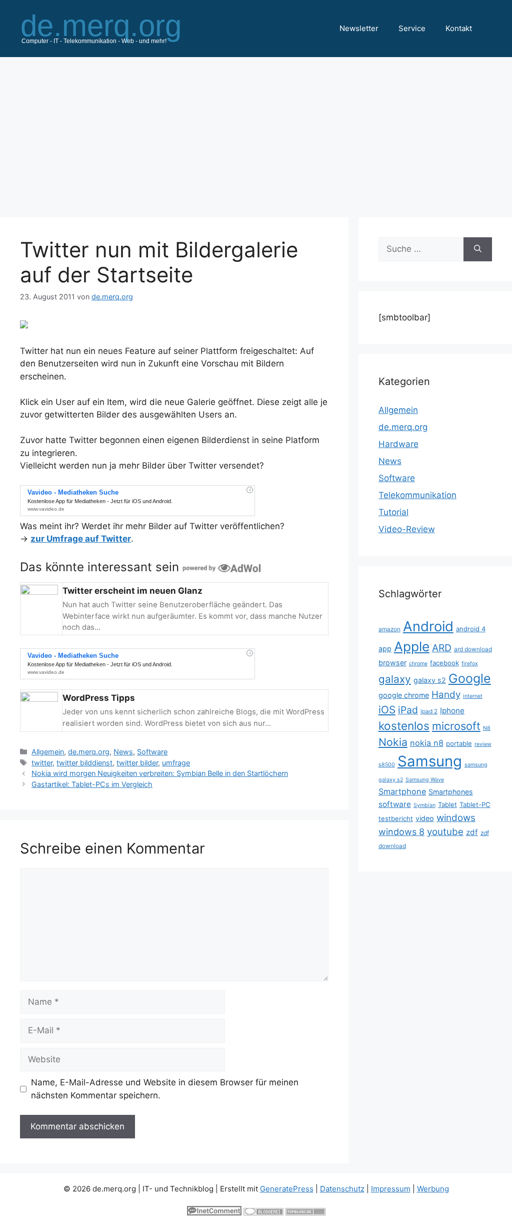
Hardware (398, 444)
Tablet (447, 804)
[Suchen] (478, 249)
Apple (412, 646)
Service (412, 28)
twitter (42, 762)
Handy (446, 694)
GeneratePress (287, 1188)
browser (392, 662)
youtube (445, 832)
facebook (444, 663)
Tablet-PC (475, 804)
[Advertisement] (256, 132)
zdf (472, 832)
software (394, 804)
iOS (387, 709)
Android (428, 626)
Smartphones (450, 791)
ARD (442, 648)
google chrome (403, 695)
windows (456, 818)
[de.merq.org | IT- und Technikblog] (113, 28)
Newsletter (359, 28)
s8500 (386, 764)
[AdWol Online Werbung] (221, 567)
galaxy (394, 679)
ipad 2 (429, 711)
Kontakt (459, 28)
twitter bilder (137, 762)
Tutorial (393, 512)
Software (152, 751)
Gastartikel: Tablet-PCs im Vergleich (92, 784)
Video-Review (406, 529)
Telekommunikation (417, 495)
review (483, 744)
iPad (408, 710)
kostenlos (404, 725)
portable (459, 743)
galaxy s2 (430, 680)
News (123, 751)
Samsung (430, 761)
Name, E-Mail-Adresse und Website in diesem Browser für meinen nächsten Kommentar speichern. (164, 1088)
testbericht (395, 818)
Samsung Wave (425, 779)
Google (469, 678)
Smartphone (402, 791)
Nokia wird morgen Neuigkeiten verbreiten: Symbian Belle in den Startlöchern (160, 773)
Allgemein (48, 751)
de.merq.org (89, 751)
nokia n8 (427, 743)
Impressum (390, 1188)
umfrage (176, 762)
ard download (473, 649)
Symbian (425, 805)
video (425, 818)
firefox (470, 663)
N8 (486, 728)
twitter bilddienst (84, 762)
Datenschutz (342, 1188)
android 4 (471, 629)
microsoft (456, 725)
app (385, 648)
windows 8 (401, 832)
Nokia (393, 741)
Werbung (433, 1188)
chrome (418, 663)
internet (472, 696)
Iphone (452, 710)
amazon (389, 629)
